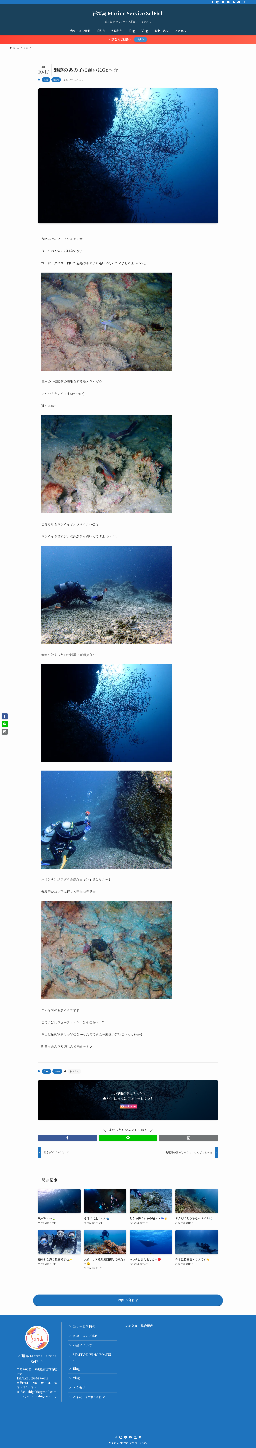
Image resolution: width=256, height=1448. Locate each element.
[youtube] (228, 2)
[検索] (243, 2)
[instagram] (217, 2)
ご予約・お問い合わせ (89, 1397)
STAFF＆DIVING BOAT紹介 (92, 1356)
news (56, 79)
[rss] (233, 2)
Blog (46, 79)
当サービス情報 (84, 1326)
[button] (67, 1138)
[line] (223, 2)
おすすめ (74, 1071)
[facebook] (212, 2)
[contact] (238, 2)
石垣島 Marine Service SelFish (128, 13)
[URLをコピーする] (188, 1138)
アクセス (79, 1387)
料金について (82, 1345)
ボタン (140, 39)
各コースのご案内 (85, 1335)
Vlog (76, 1378)
